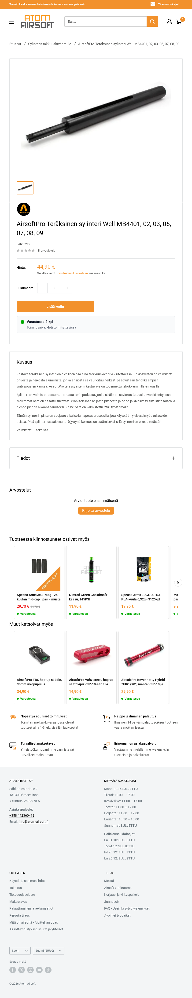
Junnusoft (111, 901)
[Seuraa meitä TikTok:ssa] (48, 970)
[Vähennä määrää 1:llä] (42, 288)
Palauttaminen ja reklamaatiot (31, 908)
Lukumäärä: (25, 288)
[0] (179, 21)
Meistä (109, 881)
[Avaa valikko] (11, 22)
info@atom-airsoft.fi (33, 821)
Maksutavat (18, 901)
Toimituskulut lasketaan (72, 273)
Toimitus (15, 888)
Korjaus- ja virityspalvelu (121, 894)
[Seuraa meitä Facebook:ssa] (12, 970)
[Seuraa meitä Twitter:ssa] (21, 970)
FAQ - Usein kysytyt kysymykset (127, 908)
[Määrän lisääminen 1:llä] (67, 288)
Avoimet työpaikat (117, 915)
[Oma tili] (169, 21)
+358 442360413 (21, 815)
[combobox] (105, 21)
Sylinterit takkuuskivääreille (49, 44)
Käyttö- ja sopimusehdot (27, 881)
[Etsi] (152, 21)
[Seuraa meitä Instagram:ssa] (30, 970)
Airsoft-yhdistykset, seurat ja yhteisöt (36, 929)
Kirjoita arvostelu (96, 510)
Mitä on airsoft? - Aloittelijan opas (33, 922)
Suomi (16, 950)
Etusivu (15, 44)
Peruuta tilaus (19, 915)
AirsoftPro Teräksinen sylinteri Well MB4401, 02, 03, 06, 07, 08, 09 (128, 44)
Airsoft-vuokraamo (118, 888)
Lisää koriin (55, 306)
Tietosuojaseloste (22, 894)
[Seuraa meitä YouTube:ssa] (39, 970)
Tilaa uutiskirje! (168, 4)
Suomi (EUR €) (45, 950)
